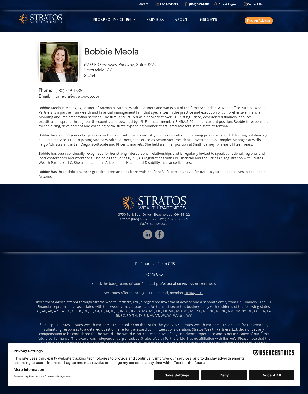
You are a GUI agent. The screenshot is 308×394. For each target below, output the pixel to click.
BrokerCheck (205, 283)
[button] (199, 4)
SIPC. (199, 292)
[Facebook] (159, 234)
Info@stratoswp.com (154, 223)
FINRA (189, 292)
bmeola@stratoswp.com (78, 96)
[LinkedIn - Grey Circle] (147, 234)
